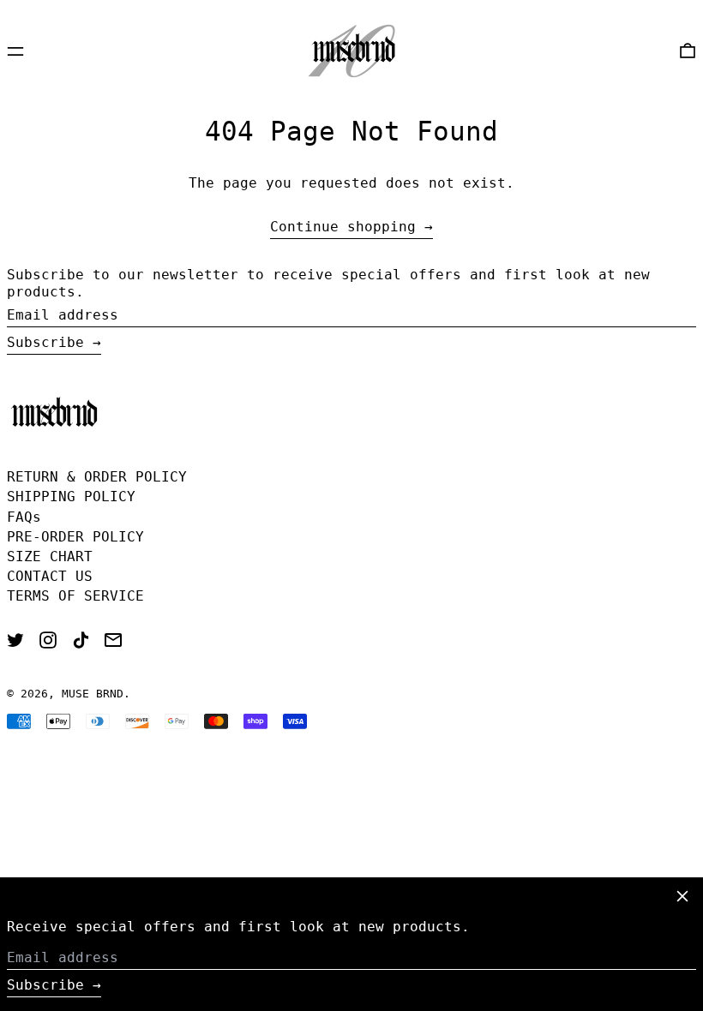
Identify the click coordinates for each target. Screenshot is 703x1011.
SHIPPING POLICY (71, 496)
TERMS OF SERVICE (75, 596)
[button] (687, 50)
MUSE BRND (92, 693)
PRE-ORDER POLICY (75, 537)
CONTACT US (50, 576)
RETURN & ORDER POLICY (97, 477)
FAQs (24, 517)
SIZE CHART (50, 556)
